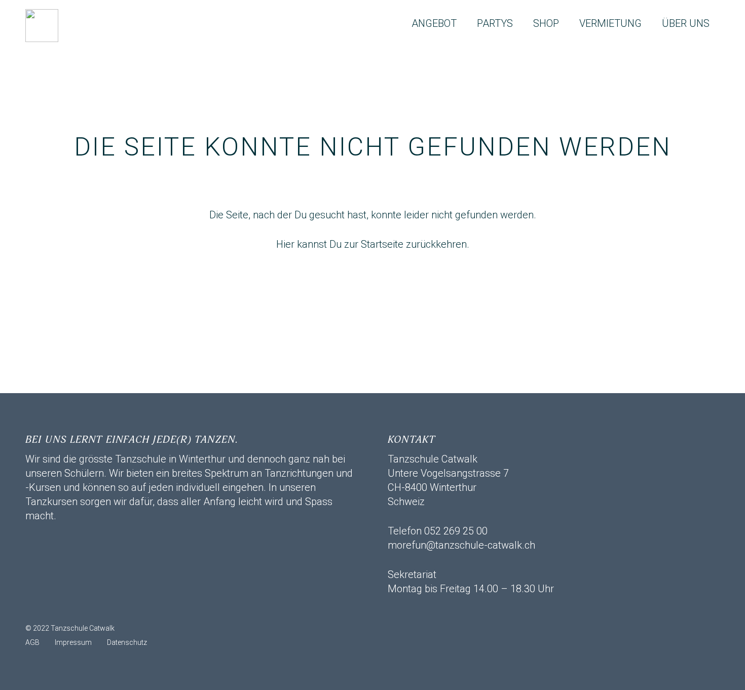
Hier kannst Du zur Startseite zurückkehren (371, 244)
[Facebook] (63, 608)
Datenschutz (127, 642)
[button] (466, 23)
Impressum (73, 642)
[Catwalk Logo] (41, 25)
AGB (32, 642)
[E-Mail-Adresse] (38, 608)
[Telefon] (88, 608)
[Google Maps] (114, 608)
